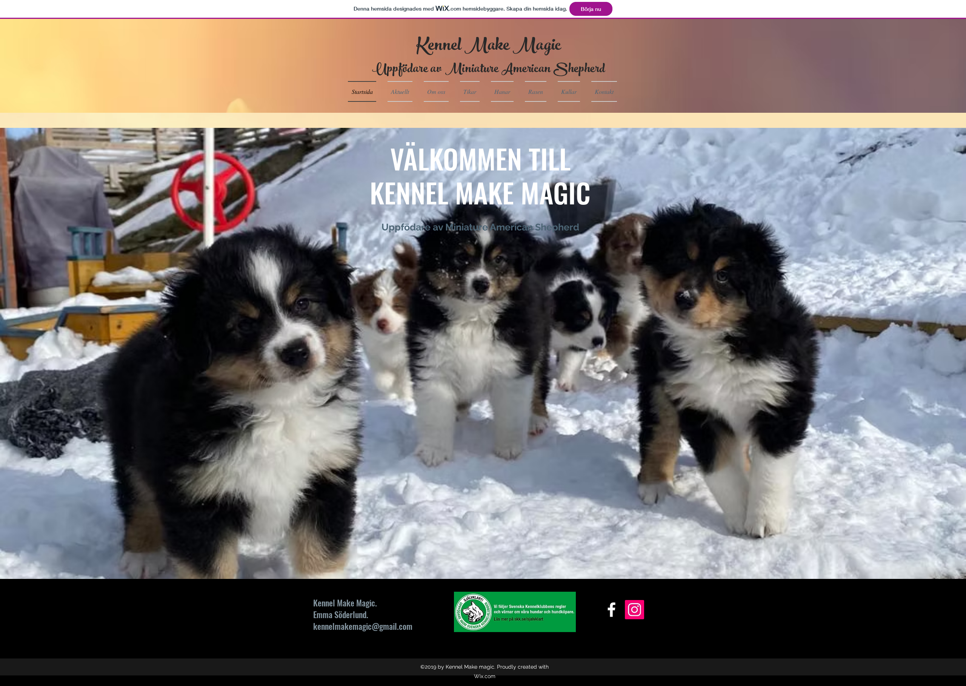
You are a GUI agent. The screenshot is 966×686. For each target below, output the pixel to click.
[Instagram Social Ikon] (634, 609)
